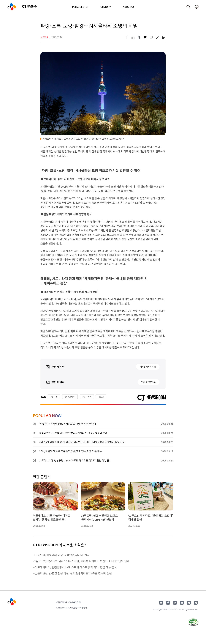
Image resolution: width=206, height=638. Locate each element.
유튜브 (161, 602)
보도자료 (44, 37)
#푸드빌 (54, 396)
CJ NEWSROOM (12, 6)
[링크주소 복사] (157, 37)
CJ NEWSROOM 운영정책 (68, 602)
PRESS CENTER (80, 6)
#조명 (101, 396)
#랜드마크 (86, 396)
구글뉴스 (189, 602)
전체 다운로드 (147, 382)
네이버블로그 (182, 602)
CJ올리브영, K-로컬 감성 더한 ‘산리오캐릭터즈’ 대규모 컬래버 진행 (73, 573)
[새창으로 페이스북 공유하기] (127, 37)
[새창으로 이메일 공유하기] (151, 37)
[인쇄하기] (163, 37)
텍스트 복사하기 (146, 366)
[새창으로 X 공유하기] (139, 37)
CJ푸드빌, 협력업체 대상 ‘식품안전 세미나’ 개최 (62, 555)
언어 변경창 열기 (196, 7)
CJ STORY (105, 6)
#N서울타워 (70, 396)
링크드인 (175, 602)
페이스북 (168, 602)
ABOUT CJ (128, 6)
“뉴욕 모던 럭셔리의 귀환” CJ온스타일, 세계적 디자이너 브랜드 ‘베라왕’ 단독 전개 (81, 561)
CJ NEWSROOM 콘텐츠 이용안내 (71, 607)
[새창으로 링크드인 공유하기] (133, 37)
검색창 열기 (188, 7)
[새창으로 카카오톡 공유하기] (145, 37)
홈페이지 (195, 602)
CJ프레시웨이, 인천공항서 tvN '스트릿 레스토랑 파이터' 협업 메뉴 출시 (75, 567)
